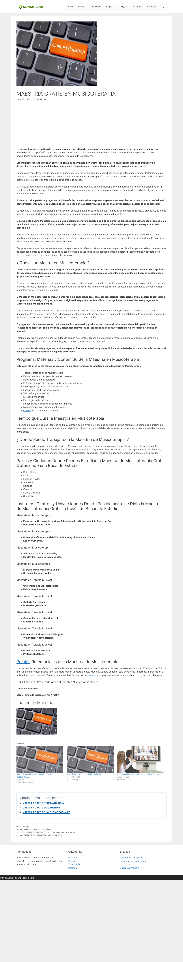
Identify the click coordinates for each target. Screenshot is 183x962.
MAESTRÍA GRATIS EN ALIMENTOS (41, 807)
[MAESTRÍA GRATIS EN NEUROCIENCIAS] (91, 759)
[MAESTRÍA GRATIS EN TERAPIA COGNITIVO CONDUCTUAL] (40, 759)
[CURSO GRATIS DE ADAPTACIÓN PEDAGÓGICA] (141, 759)
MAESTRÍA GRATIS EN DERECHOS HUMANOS (40, 835)
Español (72, 857)
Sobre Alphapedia (129, 868)
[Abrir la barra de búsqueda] (163, 7)
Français (123, 6)
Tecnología (95, 6)
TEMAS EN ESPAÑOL (41, 829)
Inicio (70, 6)
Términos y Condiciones (133, 861)
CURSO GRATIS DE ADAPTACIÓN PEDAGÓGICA (138, 774)
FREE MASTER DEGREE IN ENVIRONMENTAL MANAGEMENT (47, 832)
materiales (96, 675)
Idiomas (72, 868)
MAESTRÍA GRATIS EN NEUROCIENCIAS (84, 774)
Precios (23, 661)
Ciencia (72, 861)
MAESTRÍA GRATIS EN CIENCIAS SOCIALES (46, 812)
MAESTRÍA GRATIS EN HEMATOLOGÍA (43, 803)
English (109, 6)
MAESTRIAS (24, 829)
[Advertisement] (91, 124)
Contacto (151, 6)
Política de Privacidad (131, 857)
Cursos (81, 6)
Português (137, 6)
